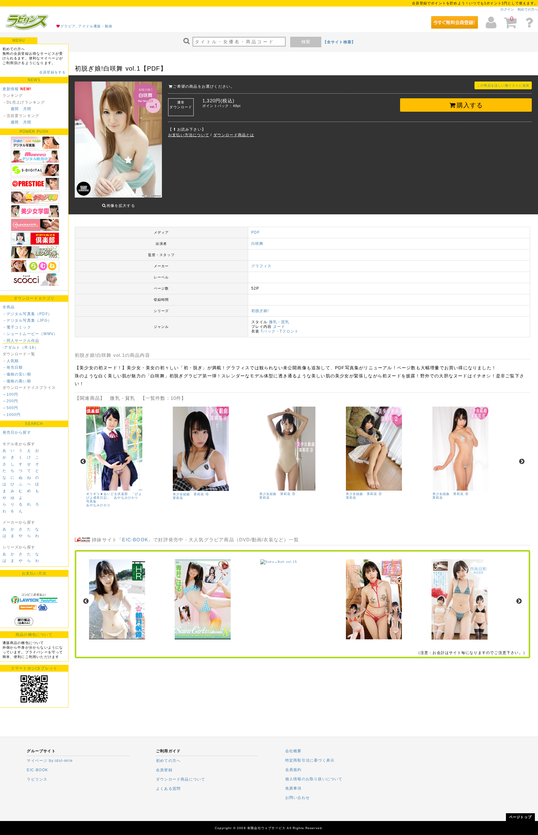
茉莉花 (178, 498)
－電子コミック (16, 327)
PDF (255, 232)
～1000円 (11, 415)
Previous (83, 462)
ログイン (507, 9)
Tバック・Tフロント (280, 331)
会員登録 (164, 770)
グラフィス (261, 266)
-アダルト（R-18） (20, 347)
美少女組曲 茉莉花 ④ (191, 494)
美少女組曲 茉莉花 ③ (277, 494)
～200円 (10, 401)
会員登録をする (52, 72)
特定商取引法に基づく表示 (309, 760)
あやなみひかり (98, 505)
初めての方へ (527, 9)
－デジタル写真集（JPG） (27, 320)
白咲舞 (257, 243)
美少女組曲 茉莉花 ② (364, 494)
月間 (27, 109)
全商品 (8, 307)
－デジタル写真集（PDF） (27, 314)
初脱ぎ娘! (260, 311)
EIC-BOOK (135, 539)
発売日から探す (16, 432)
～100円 (10, 394)
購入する (470, 105)
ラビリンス (37, 779)
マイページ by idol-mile (50, 760)
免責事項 (293, 788)
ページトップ (520, 817)
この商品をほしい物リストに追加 (503, 85)
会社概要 (293, 751)
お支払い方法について (188, 135)
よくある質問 (168, 788)
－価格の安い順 (16, 374)
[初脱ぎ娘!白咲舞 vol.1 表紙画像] (118, 140)
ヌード (279, 326)
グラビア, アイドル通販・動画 (86, 26)
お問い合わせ (297, 797)
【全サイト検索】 (339, 42)
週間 (15, 109)
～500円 (10, 408)
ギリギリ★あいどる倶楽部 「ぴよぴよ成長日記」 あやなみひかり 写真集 (114, 497)
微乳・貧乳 (279, 322)
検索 (305, 41)
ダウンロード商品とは (233, 135)
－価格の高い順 (16, 381)
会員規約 (293, 769)
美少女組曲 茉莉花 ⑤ (450, 494)
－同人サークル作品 (21, 340)
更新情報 (10, 89)
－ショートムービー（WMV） (30, 334)
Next (522, 462)
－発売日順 (12, 367)
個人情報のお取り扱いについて (314, 779)
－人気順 (10, 361)
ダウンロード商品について (180, 779)
